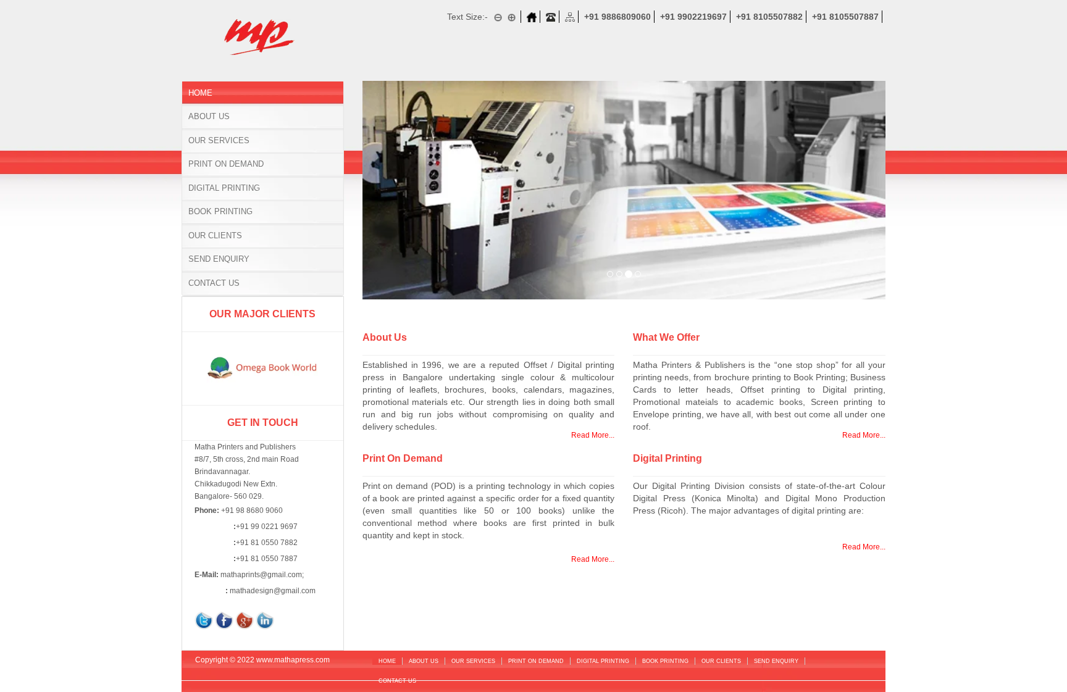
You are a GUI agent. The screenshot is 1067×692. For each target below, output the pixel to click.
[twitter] (204, 619)
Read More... (592, 435)
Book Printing (220, 211)
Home (200, 93)
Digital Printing (224, 188)
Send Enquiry (218, 259)
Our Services (218, 140)
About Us (209, 116)
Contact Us (214, 283)
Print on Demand (226, 164)
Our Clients (215, 235)
